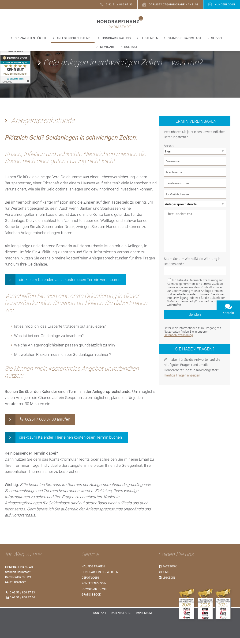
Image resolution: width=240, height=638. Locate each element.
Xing (165, 572)
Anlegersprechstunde (74, 38)
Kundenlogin (225, 4)
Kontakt (131, 47)
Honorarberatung (116, 38)
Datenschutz (121, 613)
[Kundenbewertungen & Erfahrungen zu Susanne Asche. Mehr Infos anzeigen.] (15, 65)
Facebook (169, 566)
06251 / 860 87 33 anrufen (47, 419)
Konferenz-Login (94, 583)
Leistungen (149, 38)
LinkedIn (168, 577)
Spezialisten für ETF (31, 38)
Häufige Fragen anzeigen (182, 375)
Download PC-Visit (95, 589)
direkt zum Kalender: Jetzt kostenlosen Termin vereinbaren (69, 279)
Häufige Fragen (93, 566)
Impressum (144, 613)
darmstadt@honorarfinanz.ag (174, 4)
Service (217, 38)
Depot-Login (90, 577)
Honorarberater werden (100, 572)
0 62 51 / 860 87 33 (119, 4)
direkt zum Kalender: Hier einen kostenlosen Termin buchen (70, 437)
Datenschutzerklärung (178, 335)
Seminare (107, 47)
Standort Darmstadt (185, 38)
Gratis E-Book (91, 594)
